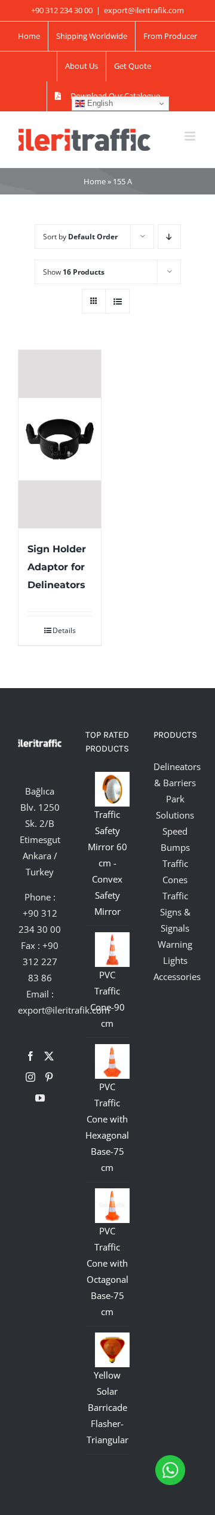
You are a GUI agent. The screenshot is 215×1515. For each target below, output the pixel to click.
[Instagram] (30, 1077)
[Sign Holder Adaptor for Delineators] (60, 439)
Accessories (177, 976)
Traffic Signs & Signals (175, 912)
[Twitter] (49, 1056)
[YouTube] (40, 1098)
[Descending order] (169, 236)
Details (64, 630)
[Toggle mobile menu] (191, 136)
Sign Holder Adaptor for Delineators (56, 567)
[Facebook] (30, 1056)
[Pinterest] (49, 1077)
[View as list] (117, 301)
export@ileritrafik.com (144, 10)
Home (95, 181)
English (99, 103)
